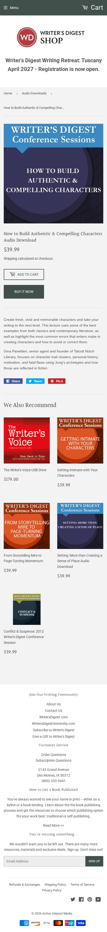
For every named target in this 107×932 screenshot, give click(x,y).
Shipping (10, 259)
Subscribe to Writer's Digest (53, 730)
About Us (54, 704)
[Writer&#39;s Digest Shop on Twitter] (72, 900)
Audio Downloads (34, 93)
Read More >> (53, 825)
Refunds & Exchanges (24, 884)
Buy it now (23, 292)
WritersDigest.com (53, 717)
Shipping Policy (55, 884)
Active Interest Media (57, 913)
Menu (14, 8)
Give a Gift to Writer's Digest (53, 736)
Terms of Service (82, 884)
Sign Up (94, 861)
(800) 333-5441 (54, 781)
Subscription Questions (53, 760)
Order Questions (53, 755)
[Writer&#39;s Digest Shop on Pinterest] (89, 900)
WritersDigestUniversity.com (53, 724)
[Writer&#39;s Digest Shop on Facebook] (81, 900)
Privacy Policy (51, 890)
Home (8, 93)
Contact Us (53, 711)
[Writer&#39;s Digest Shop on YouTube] (98, 900)
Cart (96, 7)
